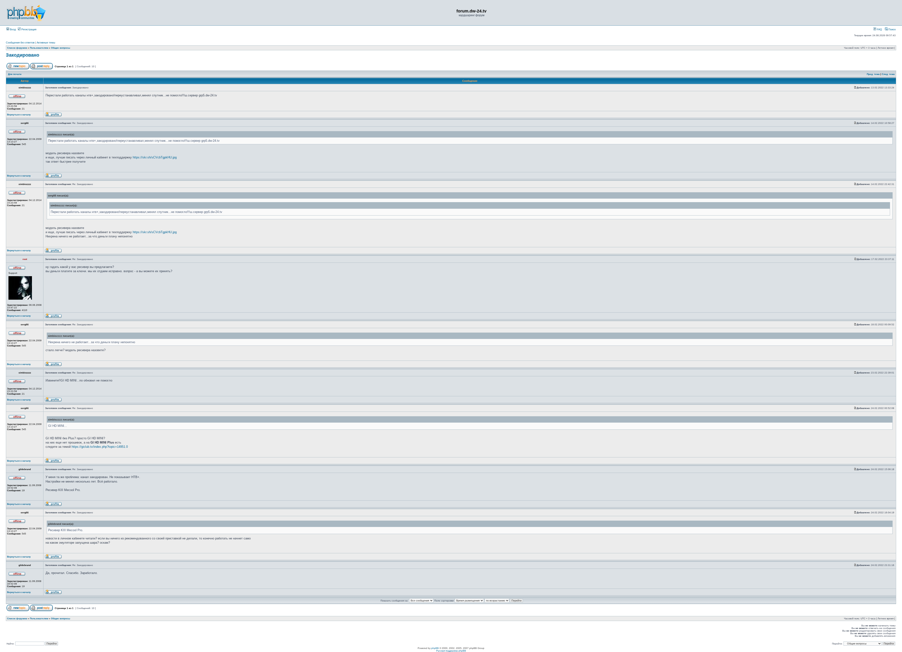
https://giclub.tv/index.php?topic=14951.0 (100, 446)
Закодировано (22, 55)
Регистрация (28, 29)
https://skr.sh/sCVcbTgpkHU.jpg (155, 157)
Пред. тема (873, 74)
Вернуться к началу (19, 114)
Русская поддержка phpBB (451, 650)
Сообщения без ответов (20, 42)
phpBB (435, 648)
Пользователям (39, 48)
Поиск (892, 29)
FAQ (879, 29)
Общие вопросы (60, 48)
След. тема (888, 74)
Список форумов (17, 48)
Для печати (14, 74)
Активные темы (46, 42)
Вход (12, 29)
